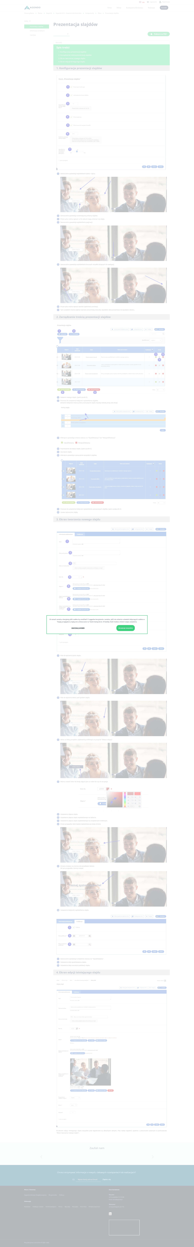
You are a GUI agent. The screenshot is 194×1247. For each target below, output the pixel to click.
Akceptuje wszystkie (125, 628)
